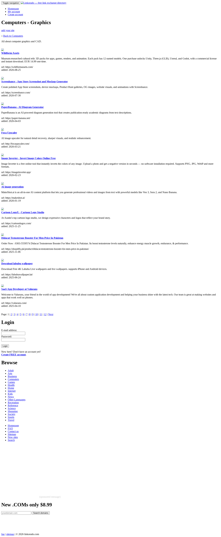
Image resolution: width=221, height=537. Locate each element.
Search (11, 440)
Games (11, 382)
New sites (13, 437)
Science (12, 408)
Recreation (13, 402)
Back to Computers (13, 35)
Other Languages (16, 399)
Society (11, 414)
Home (11, 388)
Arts (10, 373)
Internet (12, 391)
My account (14, 11)
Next (50, 314)
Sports (11, 417)
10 (36, 314)
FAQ (10, 428)
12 (45, 314)
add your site (7, 30)
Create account (15, 14)
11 (41, 314)
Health (11, 385)
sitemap (10, 534)
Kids (10, 393)
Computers (13, 379)
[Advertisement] (98, 467)
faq (3, 534)
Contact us (13, 431)
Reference (13, 405)
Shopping (13, 411)
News (11, 396)
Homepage (13, 8)
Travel (11, 420)
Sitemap (12, 434)
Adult (11, 370)
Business (12, 376)
